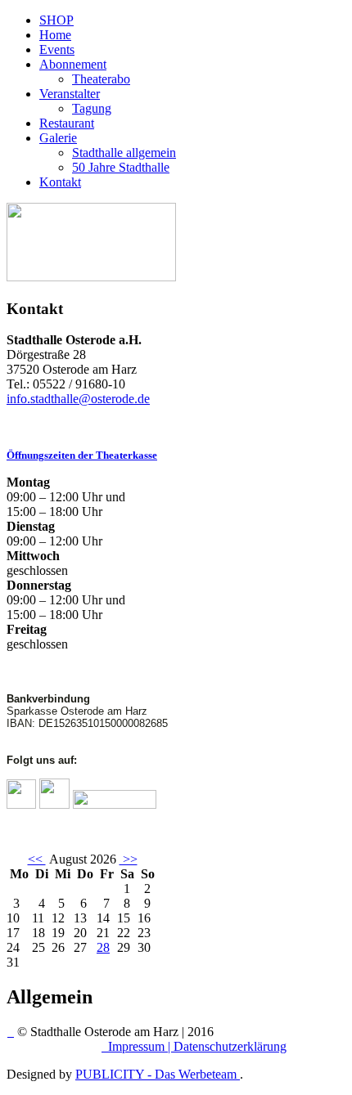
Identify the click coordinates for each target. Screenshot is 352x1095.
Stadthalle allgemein (124, 152)
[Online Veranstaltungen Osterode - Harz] (91, 277)
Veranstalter (69, 94)
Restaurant (66, 123)
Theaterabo (101, 79)
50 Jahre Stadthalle (120, 167)
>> (129, 859)
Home (55, 35)
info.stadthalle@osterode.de (78, 399)
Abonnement (72, 64)
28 (103, 947)
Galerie (58, 138)
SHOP (56, 20)
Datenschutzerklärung (230, 1046)
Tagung (91, 108)
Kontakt (60, 182)
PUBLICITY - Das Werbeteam (157, 1074)
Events (56, 49)
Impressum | (141, 1046)
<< (37, 859)
